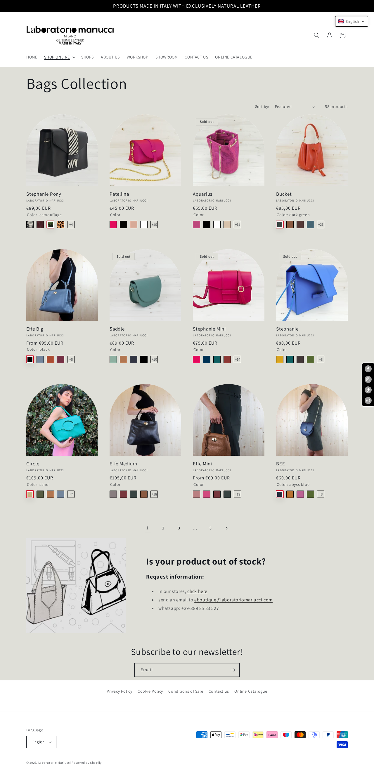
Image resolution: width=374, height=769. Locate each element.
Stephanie (287, 329)
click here (197, 591)
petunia (300, 494)
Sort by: (262, 106)
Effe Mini (202, 464)
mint (113, 359)
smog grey (113, 494)
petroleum (310, 224)
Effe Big (34, 329)
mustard (279, 359)
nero (206, 224)
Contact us (219, 691)
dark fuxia (60, 359)
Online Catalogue (250, 691)
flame (227, 359)
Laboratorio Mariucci (54, 763)
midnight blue (133, 359)
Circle (32, 464)
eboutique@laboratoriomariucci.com (233, 600)
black (30, 359)
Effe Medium (123, 464)
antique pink (196, 494)
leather (123, 359)
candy (133, 224)
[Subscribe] (232, 670)
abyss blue (206, 359)
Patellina (119, 194)
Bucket (284, 194)
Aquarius (202, 194)
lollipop (113, 224)
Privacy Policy (119, 691)
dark (123, 224)
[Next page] (226, 528)
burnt (300, 224)
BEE (280, 464)
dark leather (290, 224)
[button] (59, 57)
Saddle (117, 329)
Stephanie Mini (209, 329)
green (310, 359)
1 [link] (147, 528)
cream (227, 224)
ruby (123, 494)
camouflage (50, 224)
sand (30, 494)
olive (40, 494)
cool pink (196, 224)
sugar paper (40, 359)
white (144, 224)
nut (290, 494)
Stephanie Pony (43, 194)
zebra (30, 224)
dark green (279, 224)
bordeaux (40, 224)
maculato (60, 224)
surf (217, 359)
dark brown (300, 359)
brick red (50, 359)
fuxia (206, 494)
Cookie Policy (150, 691)
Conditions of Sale (185, 691)
